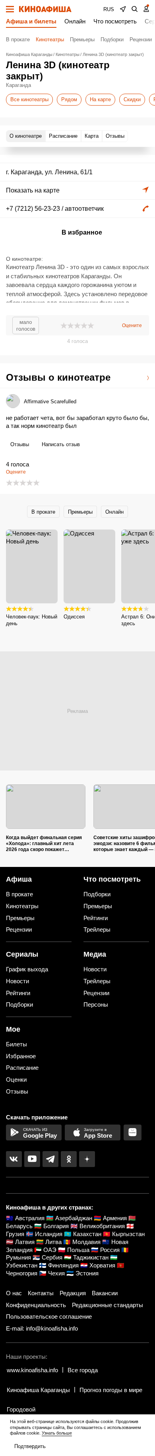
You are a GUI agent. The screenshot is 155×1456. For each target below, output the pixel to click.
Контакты (41, 1293)
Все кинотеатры (29, 99)
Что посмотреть (115, 21)
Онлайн (74, 21)
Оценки (16, 1079)
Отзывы (19, 444)
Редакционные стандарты (107, 1305)
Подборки (112, 39)
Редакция (73, 1293)
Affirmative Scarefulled (50, 401)
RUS (108, 9)
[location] (123, 9)
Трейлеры (96, 929)
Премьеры (82, 39)
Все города (83, 1370)
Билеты (16, 1044)
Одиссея (74, 617)
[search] (135, 9)
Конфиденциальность (36, 1305)
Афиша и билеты (31, 21)
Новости (17, 981)
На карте (100, 99)
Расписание (22, 1067)
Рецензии (141, 39)
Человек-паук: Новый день (31, 620)
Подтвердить (30, 1446)
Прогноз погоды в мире (110, 1390)
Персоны (95, 1004)
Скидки (132, 99)
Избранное (21, 1056)
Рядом (69, 99)
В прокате (18, 39)
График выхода (27, 969)
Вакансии (105, 1293)
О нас (14, 1293)
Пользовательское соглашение (49, 1316)
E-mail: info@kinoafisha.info (42, 1328)
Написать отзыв (61, 444)
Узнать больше (57, 1433)
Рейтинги (95, 918)
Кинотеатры (50, 39)
